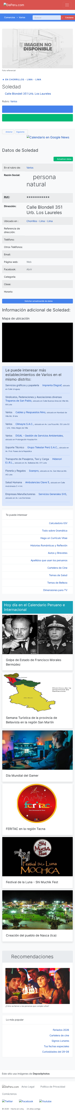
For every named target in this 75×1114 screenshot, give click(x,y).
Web (29, 261)
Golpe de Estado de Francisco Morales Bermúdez (33, 662)
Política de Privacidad (52, 1086)
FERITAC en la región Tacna (25, 829)
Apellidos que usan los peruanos (49, 560)
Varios (22, 17)
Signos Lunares (60, 1040)
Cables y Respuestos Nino (30, 412)
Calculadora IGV (58, 523)
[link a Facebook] (26, 1101)
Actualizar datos (64, 159)
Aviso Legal (27, 1086)
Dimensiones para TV (55, 590)
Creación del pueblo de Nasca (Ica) (31, 935)
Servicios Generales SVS (52, 494)
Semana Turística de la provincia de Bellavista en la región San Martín (31, 720)
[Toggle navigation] (67, 5)
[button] (37, 109)
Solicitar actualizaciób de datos (38, 301)
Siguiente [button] (20, 132)
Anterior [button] (9, 132)
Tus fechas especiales (56, 1046)
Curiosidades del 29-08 (55, 1051)
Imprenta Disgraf (51, 385)
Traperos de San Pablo (18, 400)
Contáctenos (9, 1093)
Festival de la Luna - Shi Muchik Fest (32, 882)
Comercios (9, 17)
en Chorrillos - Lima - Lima (23, 79)
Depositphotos (41, 1073)
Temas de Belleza (57, 582)
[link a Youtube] (45, 1101)
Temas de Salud (58, 575)
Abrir (29, 269)
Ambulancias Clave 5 (37, 482)
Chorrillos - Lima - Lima (40, 221)
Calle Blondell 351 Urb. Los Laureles (28, 93)
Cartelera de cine (59, 1035)
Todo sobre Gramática (55, 530)
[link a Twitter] (7, 1101)
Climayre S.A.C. (24, 423)
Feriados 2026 (61, 1029)
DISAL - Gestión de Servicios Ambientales (39, 435)
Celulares (69, 17)
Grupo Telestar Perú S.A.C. (42, 447)
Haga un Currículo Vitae (54, 537)
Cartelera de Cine (57, 567)
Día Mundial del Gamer (22, 775)
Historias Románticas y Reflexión (49, 545)
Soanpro (34, 470)
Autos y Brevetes (58, 552)
